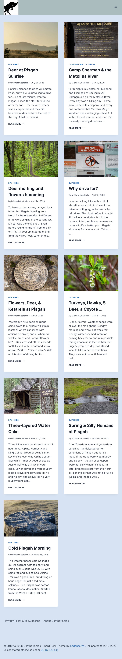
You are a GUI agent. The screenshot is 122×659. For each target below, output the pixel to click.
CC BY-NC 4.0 (49, 649)
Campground (76, 64)
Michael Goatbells (19, 83)
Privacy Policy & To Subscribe (22, 620)
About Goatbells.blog (56, 620)
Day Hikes (13, 64)
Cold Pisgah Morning (29, 548)
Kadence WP (77, 645)
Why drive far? (83, 188)
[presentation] (31, 40)
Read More (16, 124)
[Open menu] (115, 7)
